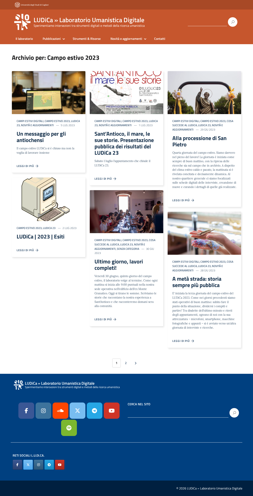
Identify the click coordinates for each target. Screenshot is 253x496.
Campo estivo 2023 (57, 121)
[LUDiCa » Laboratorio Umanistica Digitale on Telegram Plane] (95, 411)
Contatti (159, 38)
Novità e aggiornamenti (126, 38)
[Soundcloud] (60, 411)
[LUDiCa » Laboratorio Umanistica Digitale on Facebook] (17, 465)
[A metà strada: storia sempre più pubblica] (204, 233)
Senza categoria (128, 249)
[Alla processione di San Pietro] (204, 92)
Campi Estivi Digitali (30, 121)
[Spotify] (69, 428)
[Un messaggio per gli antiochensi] (48, 92)
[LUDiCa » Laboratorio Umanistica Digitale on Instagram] (38, 465)
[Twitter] (77, 411)
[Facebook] (26, 411)
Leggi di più (26, 166)
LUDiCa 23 (49, 228)
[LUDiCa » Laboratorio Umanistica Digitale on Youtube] (112, 411)
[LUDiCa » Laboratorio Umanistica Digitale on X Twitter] (28, 465)
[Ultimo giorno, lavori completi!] (126, 211)
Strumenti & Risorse (87, 38)
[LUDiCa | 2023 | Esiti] (48, 199)
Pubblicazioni (52, 38)
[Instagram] (43, 411)
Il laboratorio (24, 38)
